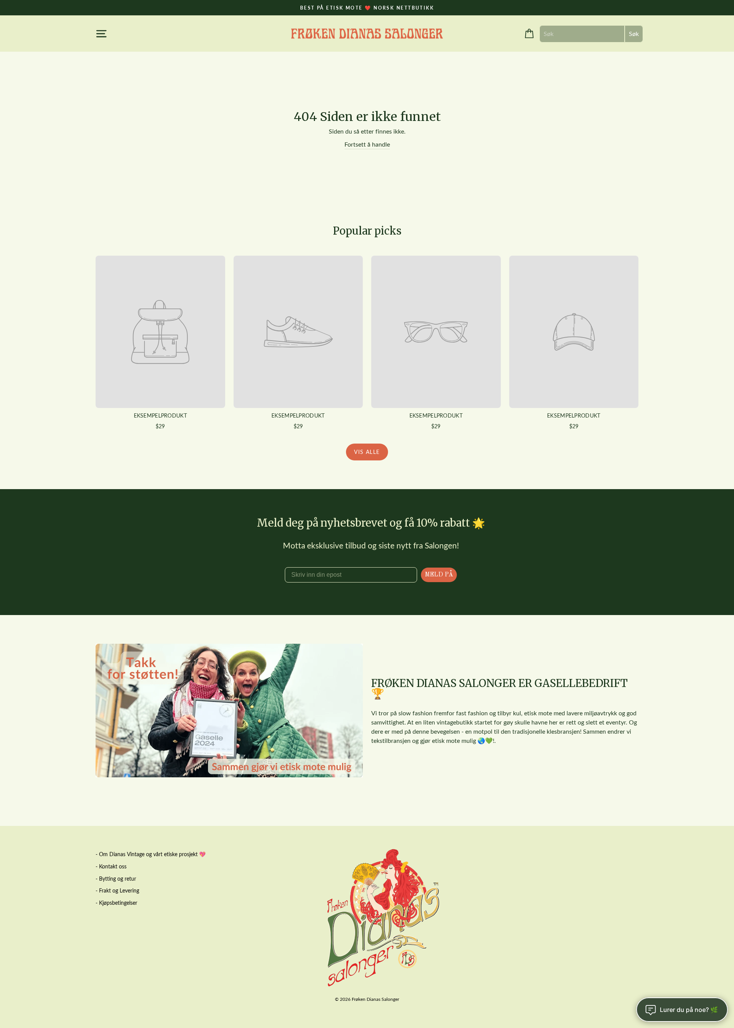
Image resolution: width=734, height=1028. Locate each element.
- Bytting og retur (116, 878)
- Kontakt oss (111, 866)
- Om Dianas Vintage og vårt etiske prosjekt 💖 (151, 854)
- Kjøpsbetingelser (116, 902)
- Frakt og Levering (117, 890)
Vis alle (367, 451)
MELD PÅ (439, 575)
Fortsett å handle (367, 144)
